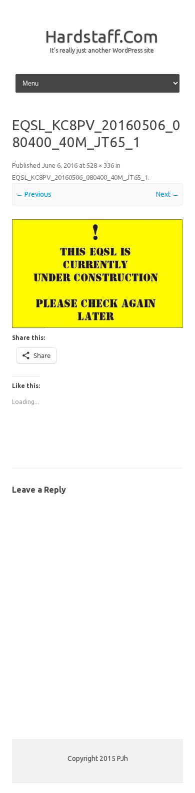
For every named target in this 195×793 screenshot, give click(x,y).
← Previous (34, 194)
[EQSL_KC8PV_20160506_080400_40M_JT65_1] (97, 273)
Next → (167, 194)
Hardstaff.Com (101, 36)
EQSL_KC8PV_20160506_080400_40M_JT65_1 (80, 177)
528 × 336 (100, 165)
